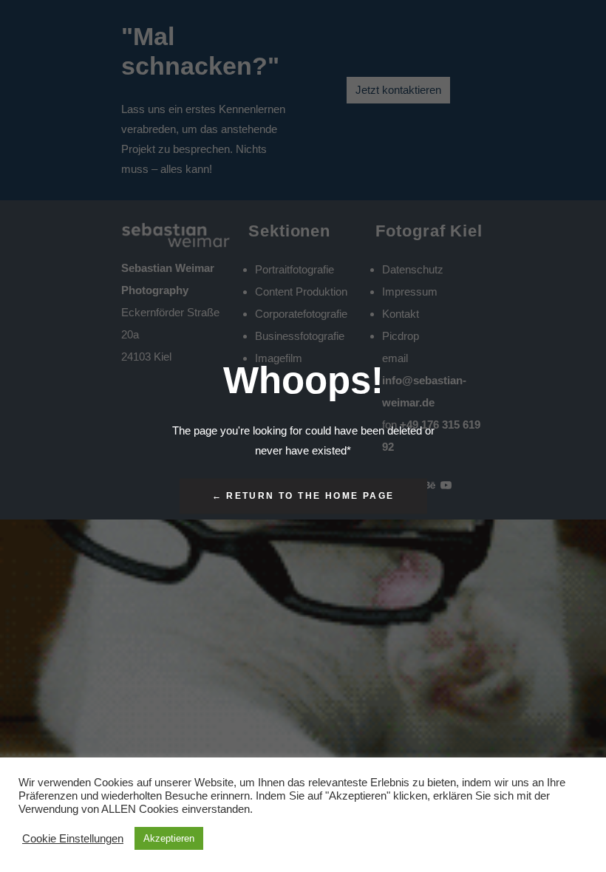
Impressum (410, 291)
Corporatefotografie (301, 313)
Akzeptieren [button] (168, 838)
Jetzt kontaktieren (398, 90)
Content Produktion (301, 291)
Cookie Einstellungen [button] (72, 839)
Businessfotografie (299, 336)
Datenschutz (412, 269)
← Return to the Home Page (303, 496)
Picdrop (400, 336)
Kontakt (400, 313)
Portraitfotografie (294, 269)
